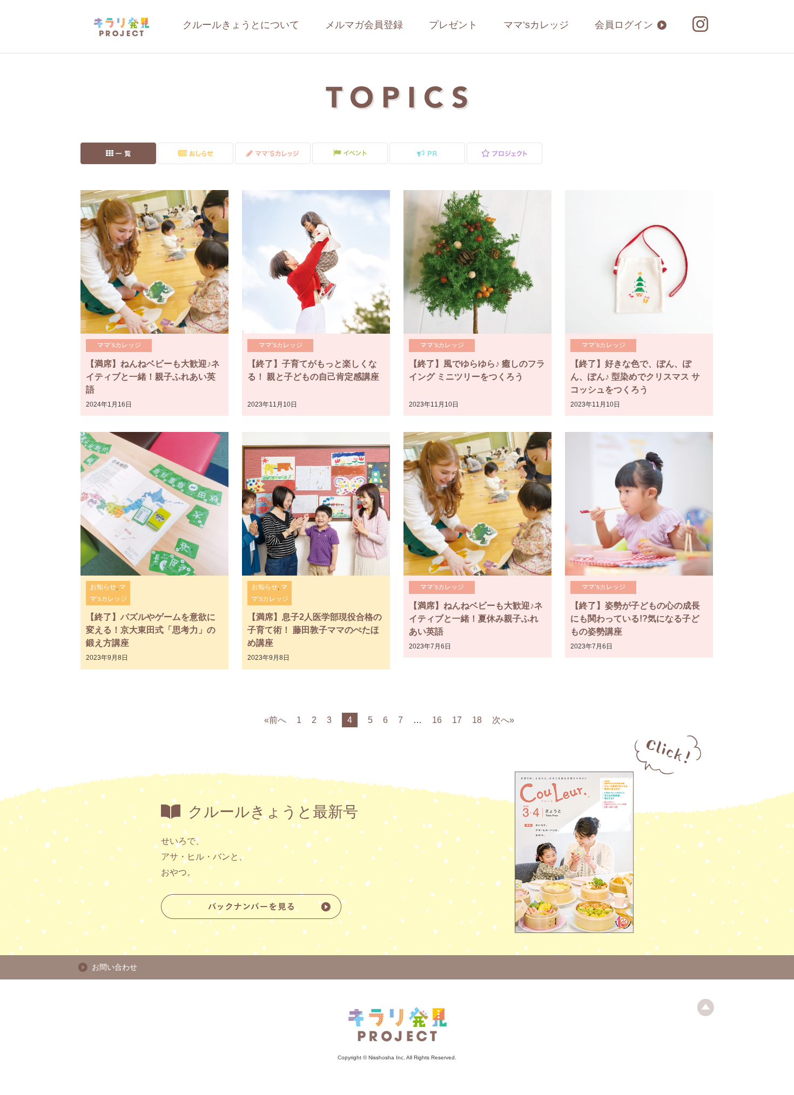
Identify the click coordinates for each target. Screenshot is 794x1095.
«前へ (275, 720)
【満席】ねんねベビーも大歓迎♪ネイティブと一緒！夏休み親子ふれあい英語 (476, 618)
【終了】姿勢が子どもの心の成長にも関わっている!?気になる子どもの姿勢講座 (635, 618)
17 (457, 720)
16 (437, 720)
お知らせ (103, 587)
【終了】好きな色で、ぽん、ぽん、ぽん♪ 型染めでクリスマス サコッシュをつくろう (635, 376)
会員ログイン (624, 24)
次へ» (503, 720)
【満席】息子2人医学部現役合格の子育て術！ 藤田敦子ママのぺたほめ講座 (314, 629)
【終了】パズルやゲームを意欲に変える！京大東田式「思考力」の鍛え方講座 (151, 629)
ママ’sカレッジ (536, 24)
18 (477, 720)
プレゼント (453, 24)
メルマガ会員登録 (364, 24)
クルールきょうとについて (241, 24)
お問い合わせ (114, 967)
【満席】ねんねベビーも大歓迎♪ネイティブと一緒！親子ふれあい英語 (153, 376)
